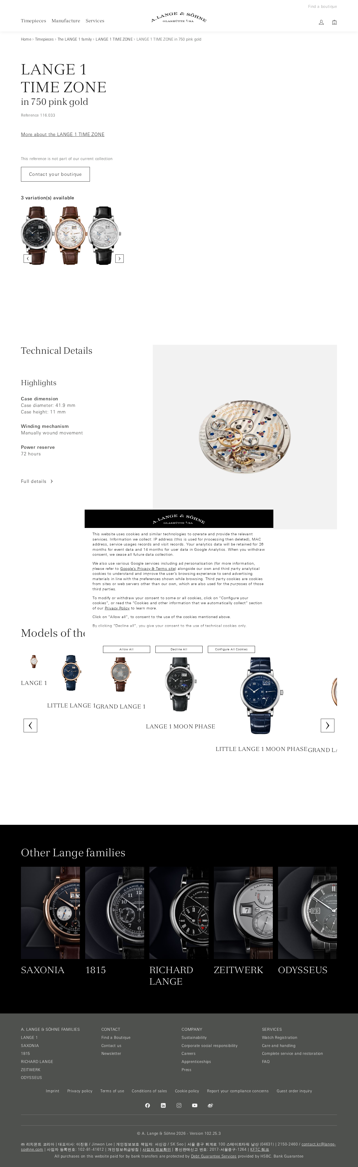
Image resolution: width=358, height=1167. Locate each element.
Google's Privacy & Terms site (147, 568)
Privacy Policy (117, 608)
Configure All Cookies (231, 649)
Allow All (126, 649)
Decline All (179, 649)
